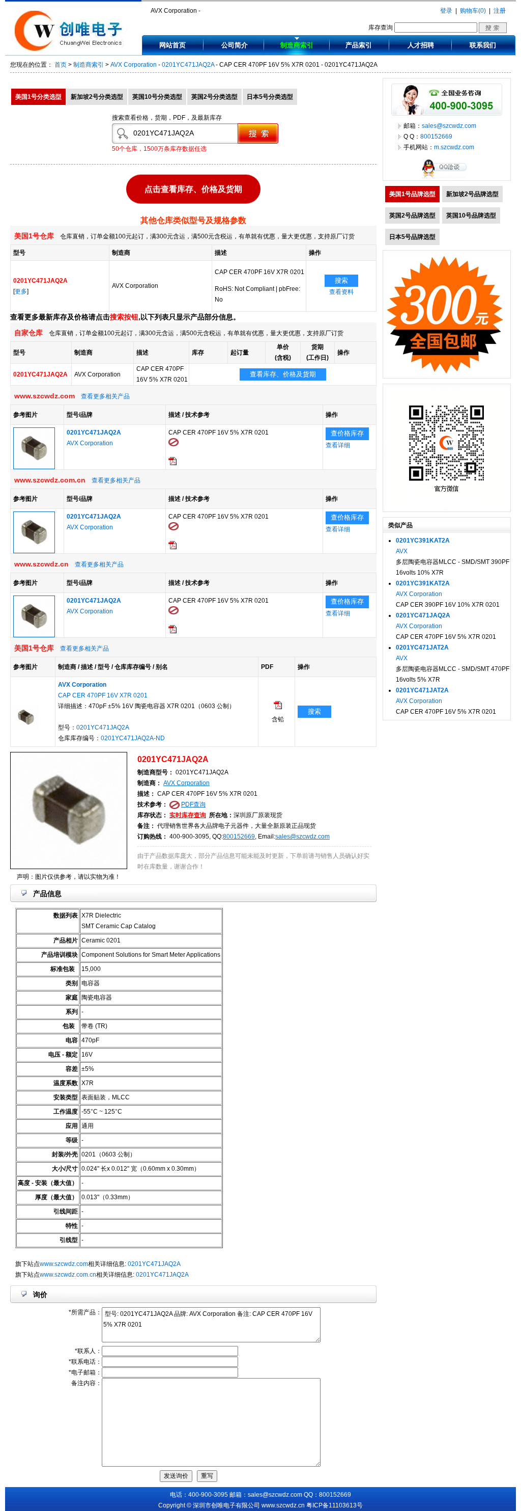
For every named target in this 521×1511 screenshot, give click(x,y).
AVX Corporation (133, 64)
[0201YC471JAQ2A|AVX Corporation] (34, 467)
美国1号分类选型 (38, 96)
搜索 (341, 280)
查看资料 (341, 291)
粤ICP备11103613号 (334, 1505)
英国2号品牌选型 (412, 215)
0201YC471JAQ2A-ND (133, 738)
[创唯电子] (70, 49)
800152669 (239, 836)
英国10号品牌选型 (471, 215)
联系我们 (483, 45)
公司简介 (234, 45)
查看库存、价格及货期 (283, 374)
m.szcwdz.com (454, 147)
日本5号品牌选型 (412, 236)
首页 (60, 64)
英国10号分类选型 (157, 96)
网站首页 (172, 45)
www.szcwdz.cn (283, 1505)
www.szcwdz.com (64, 1263)
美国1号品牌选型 (412, 194)
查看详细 (338, 445)
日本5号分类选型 (270, 96)
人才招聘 (421, 45)
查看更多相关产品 (105, 396)
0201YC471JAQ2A (188, 64)
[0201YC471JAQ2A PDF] (278, 707)
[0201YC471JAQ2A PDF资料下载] (172, 463)
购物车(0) (473, 10)
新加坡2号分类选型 (97, 96)
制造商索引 (296, 45)
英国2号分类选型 (214, 96)
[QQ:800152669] (447, 178)
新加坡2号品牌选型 (472, 194)
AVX (402, 551)
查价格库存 (347, 433)
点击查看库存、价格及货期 (193, 187)
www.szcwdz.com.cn (68, 1274)
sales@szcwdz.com (302, 836)
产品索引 (358, 45)
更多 (21, 291)
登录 (446, 10)
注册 (500, 10)
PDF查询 (193, 804)
